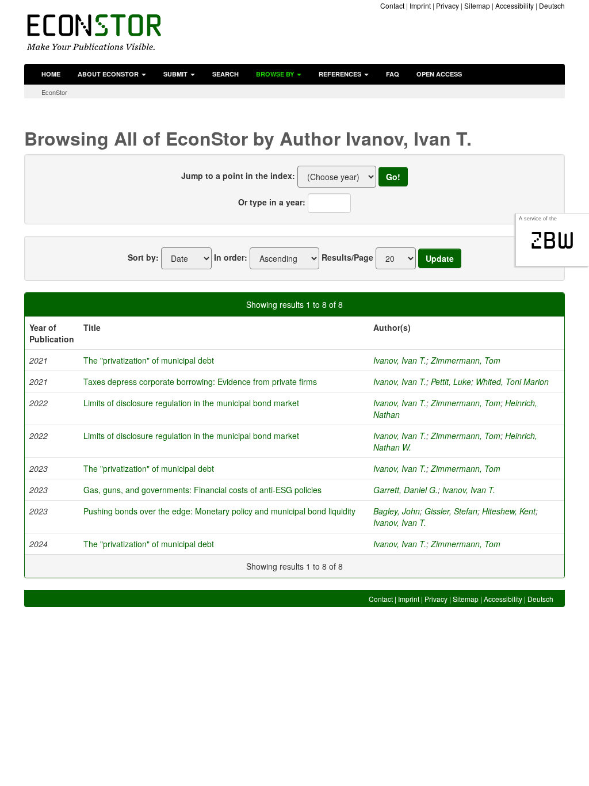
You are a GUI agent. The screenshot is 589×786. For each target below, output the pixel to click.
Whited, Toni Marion (512, 381)
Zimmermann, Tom (465, 360)
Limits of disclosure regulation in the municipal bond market (191, 403)
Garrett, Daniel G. (405, 489)
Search (225, 74)
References (341, 74)
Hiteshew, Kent (509, 511)
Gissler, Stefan (450, 511)
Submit (176, 74)
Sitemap (477, 5)
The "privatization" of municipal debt (148, 360)
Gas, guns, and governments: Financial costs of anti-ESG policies (202, 489)
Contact (392, 5)
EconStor (54, 92)
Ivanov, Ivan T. (399, 360)
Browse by (276, 74)
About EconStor (109, 74)
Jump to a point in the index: (238, 175)
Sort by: (143, 257)
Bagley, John (396, 511)
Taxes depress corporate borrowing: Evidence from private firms (200, 381)
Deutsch (552, 5)
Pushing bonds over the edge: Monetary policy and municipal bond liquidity (219, 511)
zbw (552, 240)
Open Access (439, 74)
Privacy (447, 5)
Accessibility (514, 5)
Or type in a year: (271, 202)
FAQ (392, 74)
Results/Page (347, 257)
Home (50, 74)
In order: (230, 257)
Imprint (420, 5)
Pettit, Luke (451, 381)
